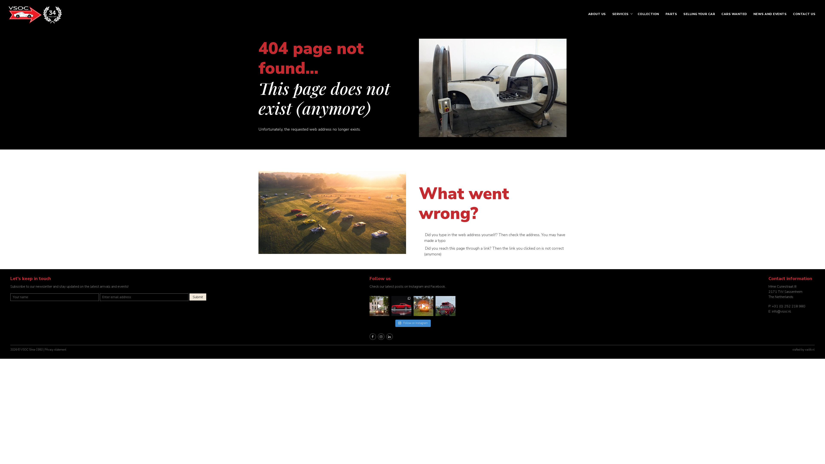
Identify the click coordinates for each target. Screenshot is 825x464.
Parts (671, 14)
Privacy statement (55, 350)
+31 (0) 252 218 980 (788, 306)
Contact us (804, 14)
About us (597, 14)
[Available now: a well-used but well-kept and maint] (380, 306)
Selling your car (699, 14)
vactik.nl (810, 350)
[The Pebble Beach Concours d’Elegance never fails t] (445, 306)
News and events (770, 14)
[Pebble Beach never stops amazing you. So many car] (424, 306)
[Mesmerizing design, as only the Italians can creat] (401, 306)
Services (620, 14)
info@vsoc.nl (781, 311)
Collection (648, 14)
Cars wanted (734, 14)
